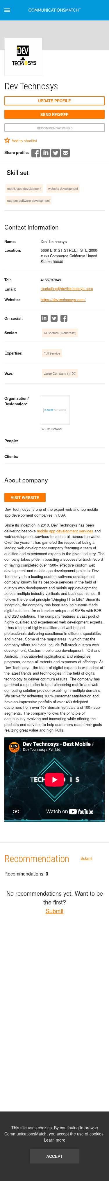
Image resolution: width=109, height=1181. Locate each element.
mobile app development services (65, 531)
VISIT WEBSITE (25, 497)
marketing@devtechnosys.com (67, 288)
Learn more (54, 1140)
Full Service (52, 353)
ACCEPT (54, 1156)
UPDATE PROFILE (54, 100)
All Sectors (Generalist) (60, 332)
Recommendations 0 (54, 128)
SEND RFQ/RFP (54, 114)
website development (63, 188)
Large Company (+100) (60, 373)
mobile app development (24, 188)
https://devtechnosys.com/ (63, 299)
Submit (86, 858)
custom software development (28, 200)
